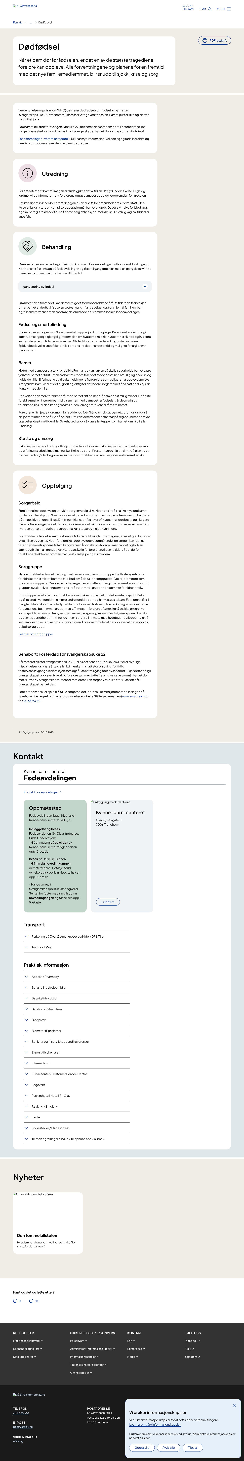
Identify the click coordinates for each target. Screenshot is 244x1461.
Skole (36, 1117)
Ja (19, 1301)
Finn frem (108, 902)
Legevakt (38, 1085)
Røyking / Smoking (45, 1106)
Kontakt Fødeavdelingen (41, 792)
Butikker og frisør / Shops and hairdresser (60, 1041)
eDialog (18, 1441)
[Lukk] (234, 1405)
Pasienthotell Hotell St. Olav (51, 1095)
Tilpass (193, 1447)
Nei (37, 1301)
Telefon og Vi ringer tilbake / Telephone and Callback (68, 1139)
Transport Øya (41, 947)
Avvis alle (169, 1447)
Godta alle (142, 1447)
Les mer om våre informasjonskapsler (155, 1424)
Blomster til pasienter (46, 1031)
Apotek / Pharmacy (45, 976)
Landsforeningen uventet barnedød (43, 139)
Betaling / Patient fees (47, 1009)
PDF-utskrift (218, 40)
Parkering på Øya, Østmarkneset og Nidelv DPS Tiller (68, 936)
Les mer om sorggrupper (35, 634)
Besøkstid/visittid (44, 998)
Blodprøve (39, 1020)
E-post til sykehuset (46, 1052)
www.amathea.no (134, 696)
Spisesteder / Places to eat (51, 1128)
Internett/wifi (41, 1063)
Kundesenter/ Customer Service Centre (59, 1074)
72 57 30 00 (21, 1412)
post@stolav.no (23, 1426)
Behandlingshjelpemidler (49, 987)
